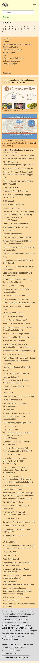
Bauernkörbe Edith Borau (13, 205)
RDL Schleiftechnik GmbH (13, 502)
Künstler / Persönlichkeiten (14, 58)
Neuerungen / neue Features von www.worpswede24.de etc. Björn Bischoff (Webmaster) (19, 143)
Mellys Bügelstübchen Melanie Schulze (19, 396)
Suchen (6, 17)
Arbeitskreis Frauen (11, 187)
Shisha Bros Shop (10, 542)
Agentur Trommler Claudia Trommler (18, 168)
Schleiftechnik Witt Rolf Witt (14, 525)
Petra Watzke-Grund (11, 454)
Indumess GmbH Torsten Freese (16, 324)
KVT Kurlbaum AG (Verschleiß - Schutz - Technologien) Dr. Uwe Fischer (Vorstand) (19, 361)
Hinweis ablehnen (9, 653)
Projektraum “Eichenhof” (13, 489)
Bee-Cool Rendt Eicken (12, 208)
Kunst (5, 55)
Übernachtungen (10, 64)
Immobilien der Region (12, 50)
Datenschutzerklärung (11, 650)
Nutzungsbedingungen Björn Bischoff (18, 423)
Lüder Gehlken (9, 393)
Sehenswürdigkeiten (11, 61)
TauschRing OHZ (10, 555)
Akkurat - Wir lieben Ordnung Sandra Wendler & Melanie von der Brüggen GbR (18, 175)
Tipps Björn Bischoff (11, 559)
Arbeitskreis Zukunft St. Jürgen (15, 191)
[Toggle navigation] (34, 5)
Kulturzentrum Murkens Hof (14, 354)
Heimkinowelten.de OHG (13, 313)
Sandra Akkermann (11, 518)
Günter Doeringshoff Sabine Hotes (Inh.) (19, 303)
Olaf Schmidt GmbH (11, 426)
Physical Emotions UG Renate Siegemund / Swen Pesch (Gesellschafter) (15, 461)
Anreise (6, 41)
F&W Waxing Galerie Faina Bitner (17, 296)
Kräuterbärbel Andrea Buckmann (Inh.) (19, 351)
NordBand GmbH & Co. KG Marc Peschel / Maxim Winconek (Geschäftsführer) (16, 416)
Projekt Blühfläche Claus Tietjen (16, 486)
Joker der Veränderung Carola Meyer (18, 334)
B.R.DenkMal (8, 201)
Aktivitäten (7, 39)
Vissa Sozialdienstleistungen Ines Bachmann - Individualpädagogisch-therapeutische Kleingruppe (17, 591)
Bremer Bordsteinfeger (12, 234)
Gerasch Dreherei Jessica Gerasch (17, 299)
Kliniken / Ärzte (9, 53)
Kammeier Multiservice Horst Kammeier (19, 337)
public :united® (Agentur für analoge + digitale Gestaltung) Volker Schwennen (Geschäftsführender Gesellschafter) (19, 495)
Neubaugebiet (8, 410)
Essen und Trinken (10, 47)
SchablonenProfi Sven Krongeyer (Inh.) (19, 522)
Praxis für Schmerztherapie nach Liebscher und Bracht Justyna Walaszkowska (16, 470)
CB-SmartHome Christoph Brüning (17, 237)
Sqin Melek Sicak (10, 552)
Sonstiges (7, 73)
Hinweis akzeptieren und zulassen (15, 657)
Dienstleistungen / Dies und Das (17, 44)
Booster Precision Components (15, 224)
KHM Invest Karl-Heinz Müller (15, 341)
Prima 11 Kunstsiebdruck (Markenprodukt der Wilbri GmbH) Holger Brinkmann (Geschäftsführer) (18, 479)
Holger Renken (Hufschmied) (15, 320)
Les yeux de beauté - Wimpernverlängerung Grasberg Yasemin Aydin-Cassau (16, 380)
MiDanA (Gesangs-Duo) (13, 400)
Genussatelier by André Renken (15, 110)
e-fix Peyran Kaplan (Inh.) (13, 286)
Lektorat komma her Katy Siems (16, 374)
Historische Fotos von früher (14, 316)
